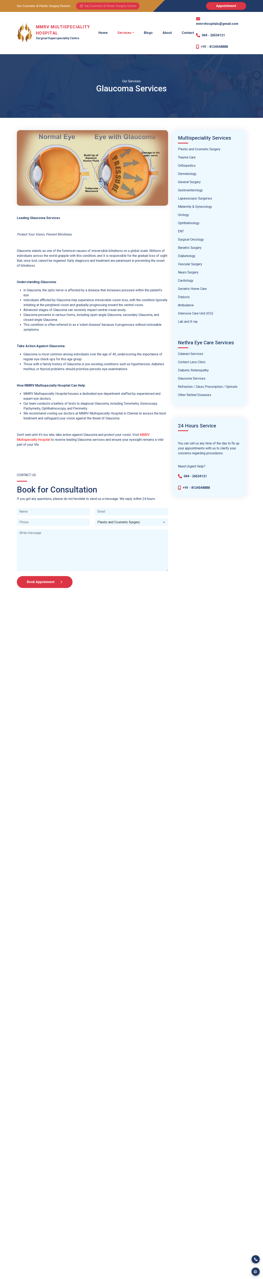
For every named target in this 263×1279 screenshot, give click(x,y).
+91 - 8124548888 (214, 47)
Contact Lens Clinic (191, 362)
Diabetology (186, 256)
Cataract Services (190, 354)
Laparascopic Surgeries (195, 198)
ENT (181, 231)
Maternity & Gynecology (195, 207)
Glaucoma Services (191, 378)
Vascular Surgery (190, 264)
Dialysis (184, 297)
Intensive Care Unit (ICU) (195, 313)
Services (125, 33)
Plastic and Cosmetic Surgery (199, 149)
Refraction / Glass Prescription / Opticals (208, 387)
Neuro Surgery (188, 272)
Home (103, 33)
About (167, 33)
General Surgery (189, 182)
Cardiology (185, 280)
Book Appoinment (41, 582)
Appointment (226, 6)
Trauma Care (187, 157)
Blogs (148, 33)
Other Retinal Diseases (194, 395)
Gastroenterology (190, 190)
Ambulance (186, 305)
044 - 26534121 (213, 35)
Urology (183, 215)
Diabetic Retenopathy (193, 370)
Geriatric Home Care (192, 289)
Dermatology (187, 174)
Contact (188, 33)
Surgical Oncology (191, 239)
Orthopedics (187, 166)
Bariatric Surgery (190, 248)
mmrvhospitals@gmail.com (217, 24)
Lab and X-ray (188, 322)
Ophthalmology (189, 223)
